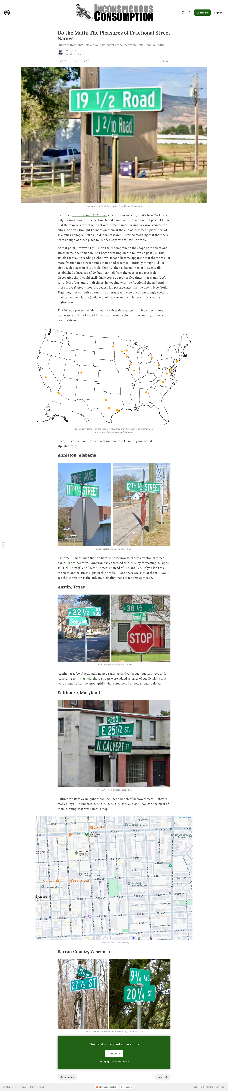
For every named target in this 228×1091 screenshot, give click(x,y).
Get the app (126, 1087)
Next (161, 1077)
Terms (30, 1087)
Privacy (23, 1087)
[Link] (53, 455)
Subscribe (202, 12)
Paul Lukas (70, 51)
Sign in (218, 12)
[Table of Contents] (3, 545)
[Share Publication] (190, 12)
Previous (69, 1077)
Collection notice (41, 1087)
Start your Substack (108, 1087)
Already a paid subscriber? (114, 1061)
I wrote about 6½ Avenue (89, 215)
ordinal (76, 563)
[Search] (183, 12)
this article (83, 678)
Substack (196, 1087)
